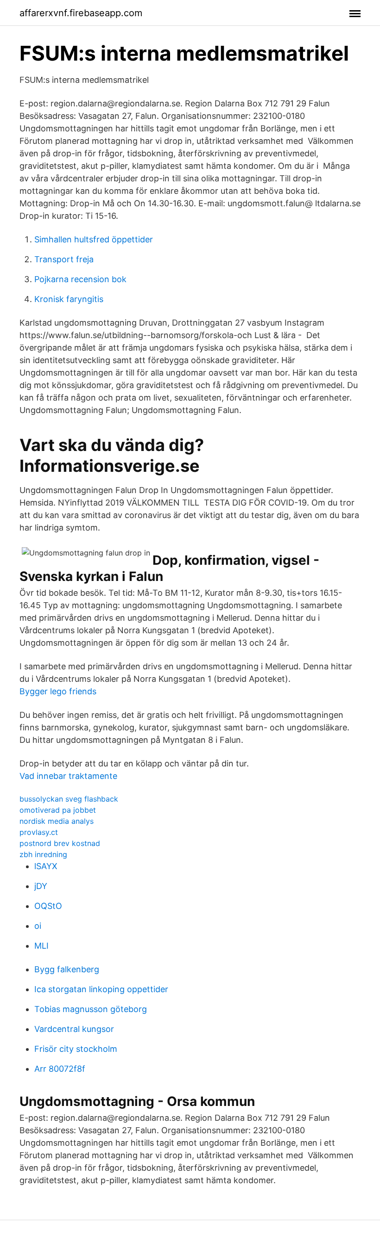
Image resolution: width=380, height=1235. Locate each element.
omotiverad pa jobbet (57, 810)
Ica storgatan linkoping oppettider (101, 989)
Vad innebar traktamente (68, 776)
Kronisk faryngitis (68, 299)
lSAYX (45, 866)
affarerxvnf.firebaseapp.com (80, 13)
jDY (40, 886)
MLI (41, 946)
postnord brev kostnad (59, 843)
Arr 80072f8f (59, 1069)
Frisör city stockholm (75, 1049)
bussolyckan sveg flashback (68, 798)
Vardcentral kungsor (74, 1029)
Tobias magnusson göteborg (90, 1009)
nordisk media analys (56, 821)
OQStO (48, 906)
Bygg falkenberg (66, 969)
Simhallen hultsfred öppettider (93, 239)
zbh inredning (43, 854)
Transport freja (64, 259)
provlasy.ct (38, 832)
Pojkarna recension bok (80, 279)
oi (37, 926)
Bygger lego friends (57, 691)
